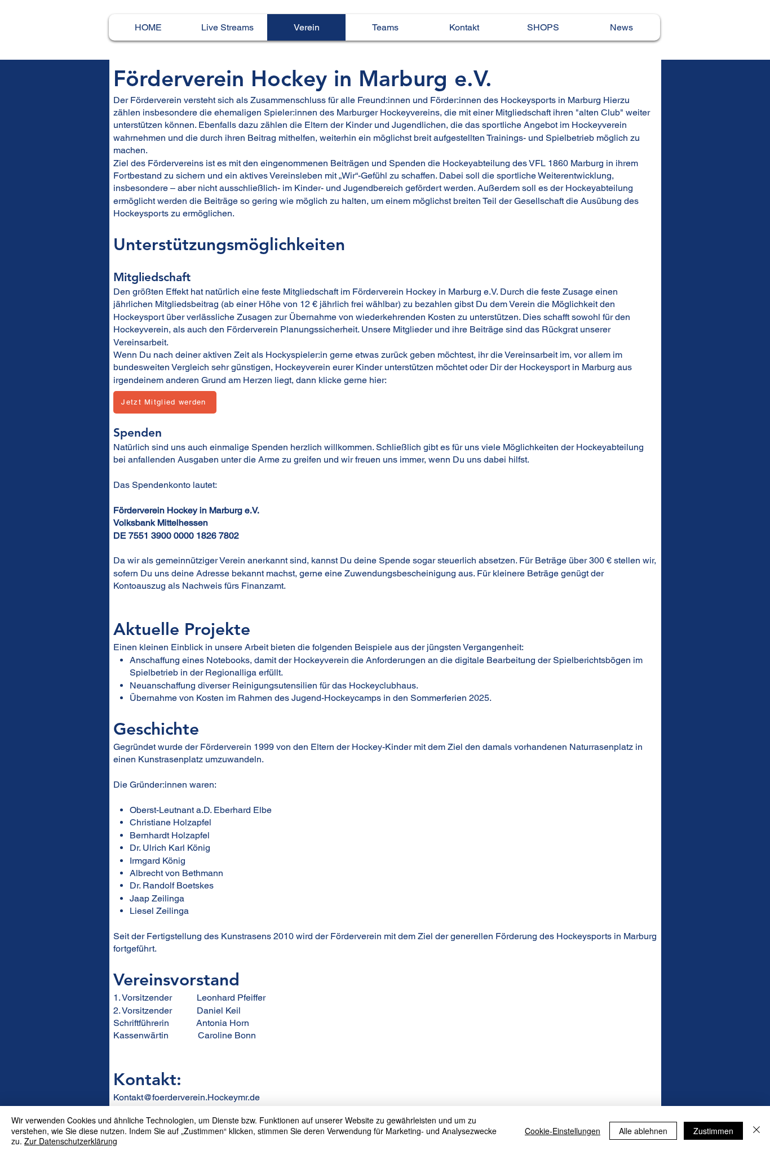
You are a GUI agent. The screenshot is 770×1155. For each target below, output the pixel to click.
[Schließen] (756, 1130)
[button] (542, 27)
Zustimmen (713, 1130)
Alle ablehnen (643, 1130)
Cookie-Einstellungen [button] (562, 1130)
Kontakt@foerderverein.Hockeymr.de (186, 1097)
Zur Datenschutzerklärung (70, 1141)
